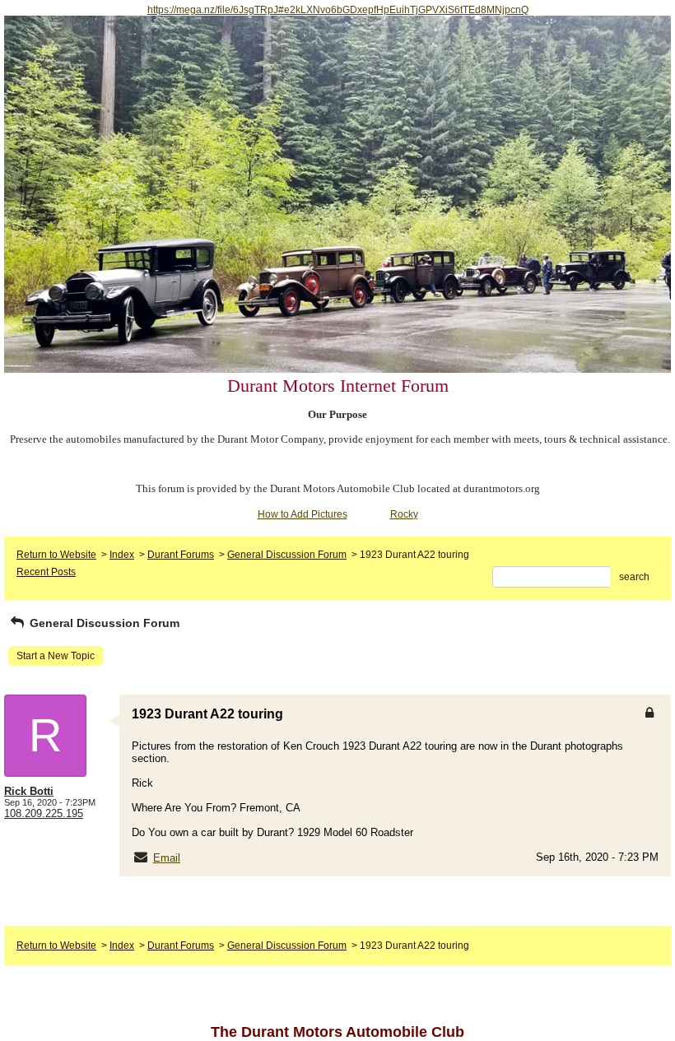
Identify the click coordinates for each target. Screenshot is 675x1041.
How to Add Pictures (302, 514)
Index (121, 554)
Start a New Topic (55, 656)
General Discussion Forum (287, 554)
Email (166, 858)
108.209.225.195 (43, 813)
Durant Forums (180, 554)
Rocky (404, 514)
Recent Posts (46, 572)
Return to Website (56, 554)
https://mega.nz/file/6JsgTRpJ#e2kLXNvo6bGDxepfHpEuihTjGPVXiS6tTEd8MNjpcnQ (337, 10)
